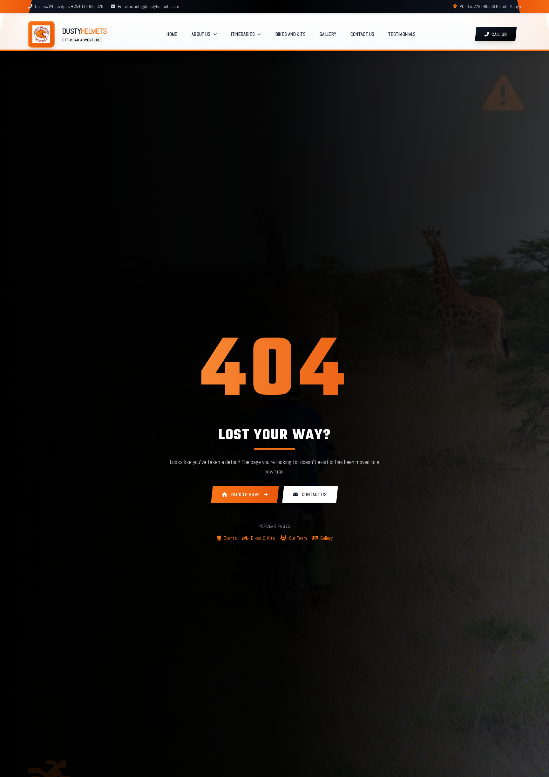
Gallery (326, 538)
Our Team (298, 538)
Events (230, 538)
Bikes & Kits (263, 538)
